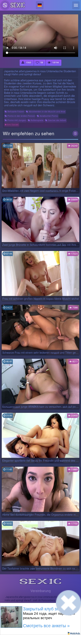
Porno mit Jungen (16, 120)
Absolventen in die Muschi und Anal (46, 111)
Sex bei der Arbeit (56, 120)
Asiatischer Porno (48, 116)
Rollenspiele (36, 120)
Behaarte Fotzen (15, 111)
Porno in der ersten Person (21, 116)
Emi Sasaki (12, 124)
